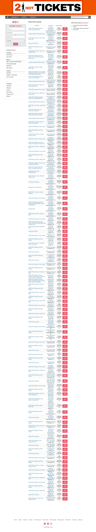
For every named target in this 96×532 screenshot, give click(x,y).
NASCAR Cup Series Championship (33, 172)
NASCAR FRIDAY (33, 231)
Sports (8, 59)
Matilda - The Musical (11, 75)
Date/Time (59, 25)
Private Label (60, 519)
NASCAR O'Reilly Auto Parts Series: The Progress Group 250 (36, 143)
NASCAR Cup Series (33, 251)
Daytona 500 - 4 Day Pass (34, 187)
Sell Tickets (68, 519)
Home (15, 519)
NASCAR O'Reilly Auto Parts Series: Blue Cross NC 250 (35, 114)
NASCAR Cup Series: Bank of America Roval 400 (35, 122)
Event (37, 25)
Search (15, 44)
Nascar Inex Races (33, 43)
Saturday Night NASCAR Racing (36, 33)
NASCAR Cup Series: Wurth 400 (36, 313)
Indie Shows (9, 92)
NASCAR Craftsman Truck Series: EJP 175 (35, 441)
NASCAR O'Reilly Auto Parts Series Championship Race (35, 167)
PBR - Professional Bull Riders (13, 61)
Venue (51, 25)
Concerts (8, 52)
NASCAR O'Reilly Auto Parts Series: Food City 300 (35, 77)
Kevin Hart (9, 56)
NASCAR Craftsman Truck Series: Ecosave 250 (35, 110)
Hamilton (8, 72)
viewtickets (65, 29)
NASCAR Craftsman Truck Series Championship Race (36, 163)
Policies (8, 96)
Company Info (9, 94)
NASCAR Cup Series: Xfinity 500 (36, 159)
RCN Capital (53, 519)
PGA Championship (11, 63)
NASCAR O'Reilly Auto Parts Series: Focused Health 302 (35, 97)
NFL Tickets (9, 68)
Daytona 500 (31, 208)
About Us (8, 87)
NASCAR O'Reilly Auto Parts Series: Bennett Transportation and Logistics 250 (36, 223)
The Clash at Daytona (33, 182)
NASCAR (8, 65)
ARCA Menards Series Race (35, 354)
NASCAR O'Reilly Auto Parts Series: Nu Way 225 (35, 399)
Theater (8, 70)
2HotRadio (9, 83)
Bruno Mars (9, 54)
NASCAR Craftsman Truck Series (36, 89)
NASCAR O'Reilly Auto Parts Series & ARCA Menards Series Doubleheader (36, 203)
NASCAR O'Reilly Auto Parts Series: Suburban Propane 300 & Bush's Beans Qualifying (36, 281)
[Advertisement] (48, 508)
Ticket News (45, 519)
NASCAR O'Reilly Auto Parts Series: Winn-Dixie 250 (35, 29)
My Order (74, 519)
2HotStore (8, 85)
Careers (8, 90)
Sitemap (80, 519)
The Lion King (9, 77)
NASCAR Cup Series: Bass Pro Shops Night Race (36, 85)
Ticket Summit (37, 519)
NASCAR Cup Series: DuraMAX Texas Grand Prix (36, 243)
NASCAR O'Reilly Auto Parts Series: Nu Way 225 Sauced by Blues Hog (36, 57)
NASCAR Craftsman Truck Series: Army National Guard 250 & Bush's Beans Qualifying (36, 276)
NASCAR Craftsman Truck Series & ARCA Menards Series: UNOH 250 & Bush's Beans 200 (36, 73)
